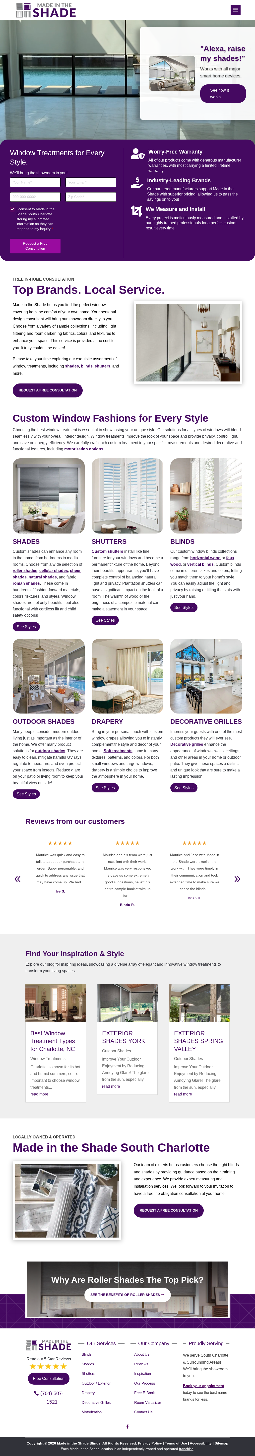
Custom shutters (107, 551)
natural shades (43, 577)
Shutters (88, 1373)
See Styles (26, 627)
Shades (88, 1364)
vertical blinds (200, 564)
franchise (186, 1449)
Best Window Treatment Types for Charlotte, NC (52, 1041)
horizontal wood (205, 558)
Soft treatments (118, 751)
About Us (141, 1354)
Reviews (141, 1364)
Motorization (92, 1412)
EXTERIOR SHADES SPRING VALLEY (198, 1041)
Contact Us (143, 1412)
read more (39, 1094)
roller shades (25, 570)
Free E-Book (144, 1393)
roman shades (26, 583)
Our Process (144, 1383)
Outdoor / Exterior (96, 1383)
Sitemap (221, 1443)
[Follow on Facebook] (127, 1427)
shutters (102, 366)
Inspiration (142, 1373)
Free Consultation (221, 105)
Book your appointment (203, 1386)
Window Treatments (47, 1059)
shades (72, 366)
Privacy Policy (150, 1443)
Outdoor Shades (116, 1051)
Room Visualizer (147, 1402)
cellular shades (53, 570)
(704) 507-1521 (52, 1398)
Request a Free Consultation (35, 245)
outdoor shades (50, 751)
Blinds (87, 1354)
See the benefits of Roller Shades (125, 1295)
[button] (237, 879)
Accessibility (201, 1443)
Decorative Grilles (96, 1402)
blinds (87, 366)
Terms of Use (176, 1443)
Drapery (88, 1393)
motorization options (83, 449)
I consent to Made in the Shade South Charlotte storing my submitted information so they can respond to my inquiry (35, 218)
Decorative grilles (186, 744)
